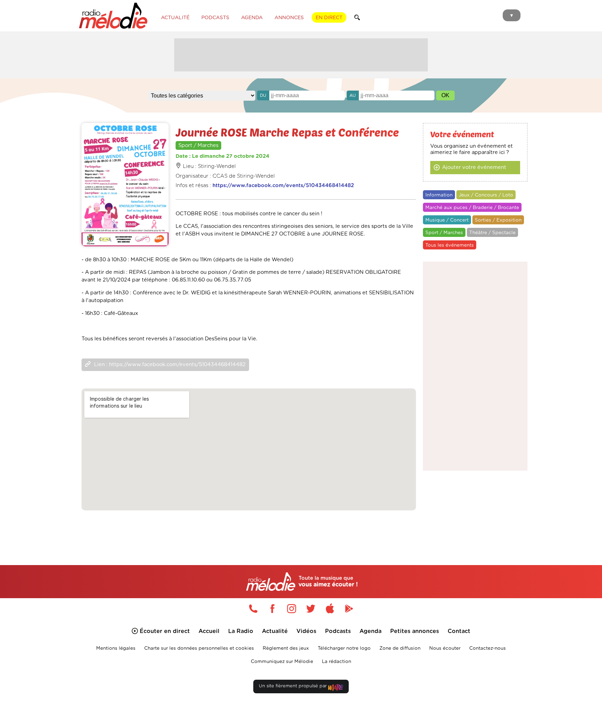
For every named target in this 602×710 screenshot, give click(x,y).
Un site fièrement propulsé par (293, 686)
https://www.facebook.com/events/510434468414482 (283, 185)
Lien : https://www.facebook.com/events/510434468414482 (170, 364)
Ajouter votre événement (474, 167)
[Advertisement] (301, 54)
